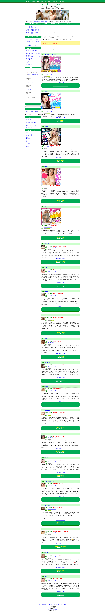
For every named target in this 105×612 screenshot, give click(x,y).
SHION (46, 338)
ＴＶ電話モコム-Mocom (31, 89)
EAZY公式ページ (60, 121)
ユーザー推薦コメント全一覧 (31, 125)
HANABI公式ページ (60, 404)
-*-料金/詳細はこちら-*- (60, 82)
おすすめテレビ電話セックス (31, 27)
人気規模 (27, 146)
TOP (40, 604)
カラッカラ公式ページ (60, 523)
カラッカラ (47, 505)
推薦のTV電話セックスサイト (46, 1)
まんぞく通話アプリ (49, 481)
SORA (46, 291)
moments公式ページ (60, 381)
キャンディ (47, 410)
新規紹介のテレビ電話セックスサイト (32, 29)
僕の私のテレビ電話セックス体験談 (32, 32)
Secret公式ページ (60, 476)
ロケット (47, 166)
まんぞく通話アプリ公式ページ (60, 500)
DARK (46, 126)
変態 (27, 141)
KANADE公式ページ (60, 262)
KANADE (47, 243)
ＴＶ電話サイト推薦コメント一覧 (31, 33)
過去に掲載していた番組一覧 (31, 122)
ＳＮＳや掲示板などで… (31, 45)
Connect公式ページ (60, 238)
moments (47, 362)
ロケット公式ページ (60, 201)
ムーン (46, 267)
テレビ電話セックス (29, 134)
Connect (47, 206)
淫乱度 (27, 137)
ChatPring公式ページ (60, 452)
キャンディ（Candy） (31, 82)
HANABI (47, 386)
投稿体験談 (55, 1)
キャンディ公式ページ (60, 428)
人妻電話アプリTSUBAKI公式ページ (60, 86)
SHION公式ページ (60, 357)
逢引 (27, 140)
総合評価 (27, 132)
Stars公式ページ (60, 333)
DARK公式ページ (60, 161)
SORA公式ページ (60, 309)
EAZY (46, 91)
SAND (46, 552)
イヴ (46, 576)
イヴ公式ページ (60, 595)
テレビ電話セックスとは (35, 1)
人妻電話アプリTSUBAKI (50, 54)
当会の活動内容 (28, 119)
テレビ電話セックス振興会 (52, 609)
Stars (46, 315)
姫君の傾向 (28, 138)
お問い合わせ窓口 (29, 127)
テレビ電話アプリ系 (48, 74)
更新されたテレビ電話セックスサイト (32, 30)
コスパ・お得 (28, 144)
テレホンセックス (29, 135)
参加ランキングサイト (30, 124)
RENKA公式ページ (60, 547)
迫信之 (27, 86)
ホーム (27, 1)
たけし (27, 79)
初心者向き (28, 143)
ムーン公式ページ (60, 286)
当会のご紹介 (61, 1)
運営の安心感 (28, 147)
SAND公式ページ (60, 571)
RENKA (47, 528)
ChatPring (47, 433)
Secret (46, 457)
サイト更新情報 (49, 604)
